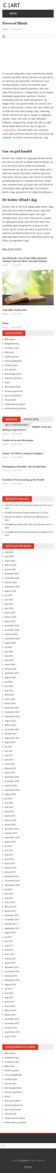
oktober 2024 (11, 634)
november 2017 (12, 919)
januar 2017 (10, 962)
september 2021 (12, 738)
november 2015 (12, 1023)
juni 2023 (9, 686)
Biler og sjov (10, 339)
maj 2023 (9, 690)
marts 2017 (10, 954)
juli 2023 (8, 681)
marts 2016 (10, 1006)
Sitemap (28, 1166)
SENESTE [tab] (11, 419)
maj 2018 (9, 898)
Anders (5, 29)
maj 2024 (9, 655)
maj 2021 (9, 755)
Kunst (7, 382)
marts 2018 (10, 902)
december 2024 (12, 625)
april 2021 (9, 759)
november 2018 (12, 880)
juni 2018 (9, 893)
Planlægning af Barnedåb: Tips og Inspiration (24, 466)
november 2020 (12, 781)
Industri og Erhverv (13, 378)
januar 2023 (10, 703)
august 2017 (10, 932)
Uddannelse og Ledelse (15, 408)
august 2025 (10, 591)
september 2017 (12, 928)
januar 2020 (10, 824)
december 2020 (12, 776)
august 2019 (10, 841)
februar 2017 (10, 958)
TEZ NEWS (23, 1160)
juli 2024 (8, 647)
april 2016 (9, 1001)
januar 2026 (10, 569)
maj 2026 (9, 552)
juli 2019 (8, 846)
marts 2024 (10, 664)
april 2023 (9, 694)
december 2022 (12, 707)
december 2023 (12, 673)
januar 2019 (10, 872)
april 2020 (9, 811)
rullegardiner (9, 129)
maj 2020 (9, 807)
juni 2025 (9, 599)
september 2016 (12, 980)
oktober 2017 (11, 923)
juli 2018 (8, 889)
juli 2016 (8, 988)
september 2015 (12, 1032)
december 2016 (12, 967)
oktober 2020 (11, 785)
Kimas (5, 323)
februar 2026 (10, 565)
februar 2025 (10, 616)
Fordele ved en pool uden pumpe (17, 440)
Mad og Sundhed (13, 386)
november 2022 (12, 712)
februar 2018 (10, 906)
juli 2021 (8, 746)
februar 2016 (10, 1010)
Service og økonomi (14, 391)
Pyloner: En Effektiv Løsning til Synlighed (22, 453)
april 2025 (9, 608)
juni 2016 (9, 993)
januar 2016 (10, 1014)
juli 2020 (8, 798)
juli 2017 (8, 936)
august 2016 (10, 984)
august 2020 (10, 794)
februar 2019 (10, 867)
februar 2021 (10, 768)
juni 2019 (9, 850)
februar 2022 (10, 725)
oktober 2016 (11, 975)
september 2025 (12, 586)
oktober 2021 (11, 733)
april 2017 (9, 949)
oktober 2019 (11, 833)
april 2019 (9, 859)
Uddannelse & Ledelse (15, 404)
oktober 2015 (11, 1027)
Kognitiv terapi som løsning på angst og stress (26, 505)
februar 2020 (10, 820)
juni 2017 (9, 941)
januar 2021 (10, 772)
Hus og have (10, 369)
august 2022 (10, 720)
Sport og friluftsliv (13, 395)
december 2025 (12, 573)
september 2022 (12, 716)
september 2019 (12, 837)
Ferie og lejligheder (13, 360)
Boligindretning (12, 343)
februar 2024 (10, 668)
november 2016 (12, 971)
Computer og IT (12, 347)
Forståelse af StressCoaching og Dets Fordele (23, 480)
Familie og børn (12, 356)
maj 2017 (9, 945)
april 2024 (9, 660)
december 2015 (12, 1019)
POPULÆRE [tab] (31, 419)
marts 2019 (10, 863)
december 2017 (12, 915)
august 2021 (10, 742)
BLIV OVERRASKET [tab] (17, 424)
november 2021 (12, 729)
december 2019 (12, 828)
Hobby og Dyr (11, 365)
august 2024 (10, 642)
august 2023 (10, 677)
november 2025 (12, 578)
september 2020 (12, 789)
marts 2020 (10, 815)
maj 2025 (9, 603)
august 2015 (10, 1036)
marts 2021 (10, 763)
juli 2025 (8, 595)
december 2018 (12, 876)
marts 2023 (10, 699)
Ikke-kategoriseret (13, 373)
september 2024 (12, 638)
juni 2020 (9, 802)
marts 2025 (10, 612)
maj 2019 (9, 854)
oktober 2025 (11, 582)
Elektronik (9, 352)
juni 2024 (9, 651)
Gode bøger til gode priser (14, 310)
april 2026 (9, 556)
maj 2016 (9, 997)
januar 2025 (10, 621)
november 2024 (12, 629)
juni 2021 (9, 751)
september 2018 (12, 885)
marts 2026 (10, 560)
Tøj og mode (10, 399)
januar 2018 (10, 910)
